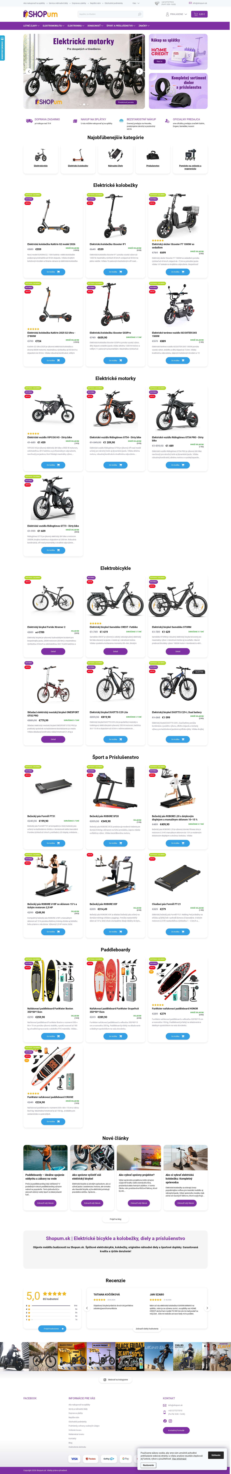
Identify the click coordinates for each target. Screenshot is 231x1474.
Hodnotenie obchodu (77, 1447)
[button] (28, 71)
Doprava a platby (79, 3)
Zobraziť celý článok (45, 1203)
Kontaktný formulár (176, 1430)
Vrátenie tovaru (75, 1430)
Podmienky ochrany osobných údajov (84, 1426)
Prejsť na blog (115, 1219)
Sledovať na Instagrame (118, 1380)
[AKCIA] (115, 877)
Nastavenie (148, 1465)
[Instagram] (170, 1420)
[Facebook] (165, 1420)
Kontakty (72, 1438)
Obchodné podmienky (114, 3)
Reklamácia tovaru (76, 1434)
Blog (70, 1443)
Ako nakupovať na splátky (34, 3)
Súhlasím (215, 1455)
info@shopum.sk (175, 1405)
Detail (53, 651)
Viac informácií (179, 1459)
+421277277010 (175, 1411)
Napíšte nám (95, 3)
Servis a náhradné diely (58, 3)
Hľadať (140, 14)
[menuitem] (31, 26)
